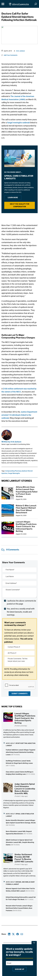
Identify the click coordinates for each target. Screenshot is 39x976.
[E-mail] (22, 934)
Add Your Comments (10, 55)
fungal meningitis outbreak (18, 122)
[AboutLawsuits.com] (19, 3)
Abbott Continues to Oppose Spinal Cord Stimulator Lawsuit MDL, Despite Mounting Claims (20, 842)
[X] (13, 934)
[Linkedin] (9, 934)
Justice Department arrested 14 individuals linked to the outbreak (19, 415)
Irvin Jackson (20, 51)
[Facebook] (17, 934)
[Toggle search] (36, 4)
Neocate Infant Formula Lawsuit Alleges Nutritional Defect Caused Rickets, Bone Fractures (19, 908)
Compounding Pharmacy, (13, 471)
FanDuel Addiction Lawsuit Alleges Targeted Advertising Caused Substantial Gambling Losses (20, 752)
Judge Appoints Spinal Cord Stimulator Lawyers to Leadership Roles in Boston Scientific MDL (25, 788)
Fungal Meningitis (14, 473)
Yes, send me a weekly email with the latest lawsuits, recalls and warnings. (21, 612)
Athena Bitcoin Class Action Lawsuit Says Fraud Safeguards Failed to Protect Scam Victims (26, 491)
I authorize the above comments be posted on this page (21, 602)
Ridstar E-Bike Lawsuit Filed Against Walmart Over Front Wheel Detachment (26, 509)
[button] (19, 205)
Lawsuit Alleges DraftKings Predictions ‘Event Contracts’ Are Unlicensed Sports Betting (26, 526)
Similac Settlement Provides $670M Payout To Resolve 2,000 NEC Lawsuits (24, 858)
